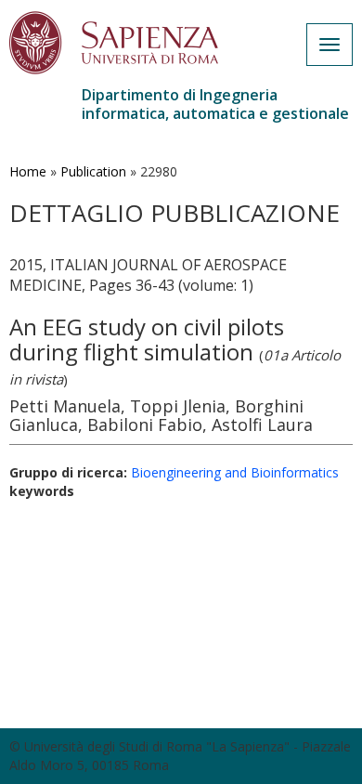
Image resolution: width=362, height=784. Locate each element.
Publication (93, 171)
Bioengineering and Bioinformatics (235, 472)
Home (27, 171)
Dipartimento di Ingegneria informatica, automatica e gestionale (215, 104)
